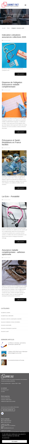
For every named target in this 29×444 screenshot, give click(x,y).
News (8, 28)
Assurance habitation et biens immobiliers (10, 322)
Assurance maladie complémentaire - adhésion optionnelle (13, 252)
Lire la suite (20, 74)
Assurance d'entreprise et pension (8, 328)
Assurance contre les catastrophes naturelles (11, 319)
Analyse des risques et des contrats (8, 401)
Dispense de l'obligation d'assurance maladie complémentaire (12, 84)
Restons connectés (8, 409)
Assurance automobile (6, 325)
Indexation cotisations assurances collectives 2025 (14, 36)
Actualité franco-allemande (7, 315)
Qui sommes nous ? (5, 389)
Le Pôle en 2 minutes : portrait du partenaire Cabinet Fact (17, 343)
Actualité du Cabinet (5, 312)
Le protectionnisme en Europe (16, 360)
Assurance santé (6, 40)
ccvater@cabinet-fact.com (8, 428)
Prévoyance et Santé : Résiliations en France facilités (11, 142)
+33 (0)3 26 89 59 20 (7, 420)
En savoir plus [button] (5, 437)
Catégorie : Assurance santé (17, 28)
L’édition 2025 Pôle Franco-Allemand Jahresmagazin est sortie (17, 352)
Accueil (3, 28)
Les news (3, 391)
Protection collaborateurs (6, 399)
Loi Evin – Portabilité (10, 196)
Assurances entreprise (5, 398)
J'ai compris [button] (14, 441)
